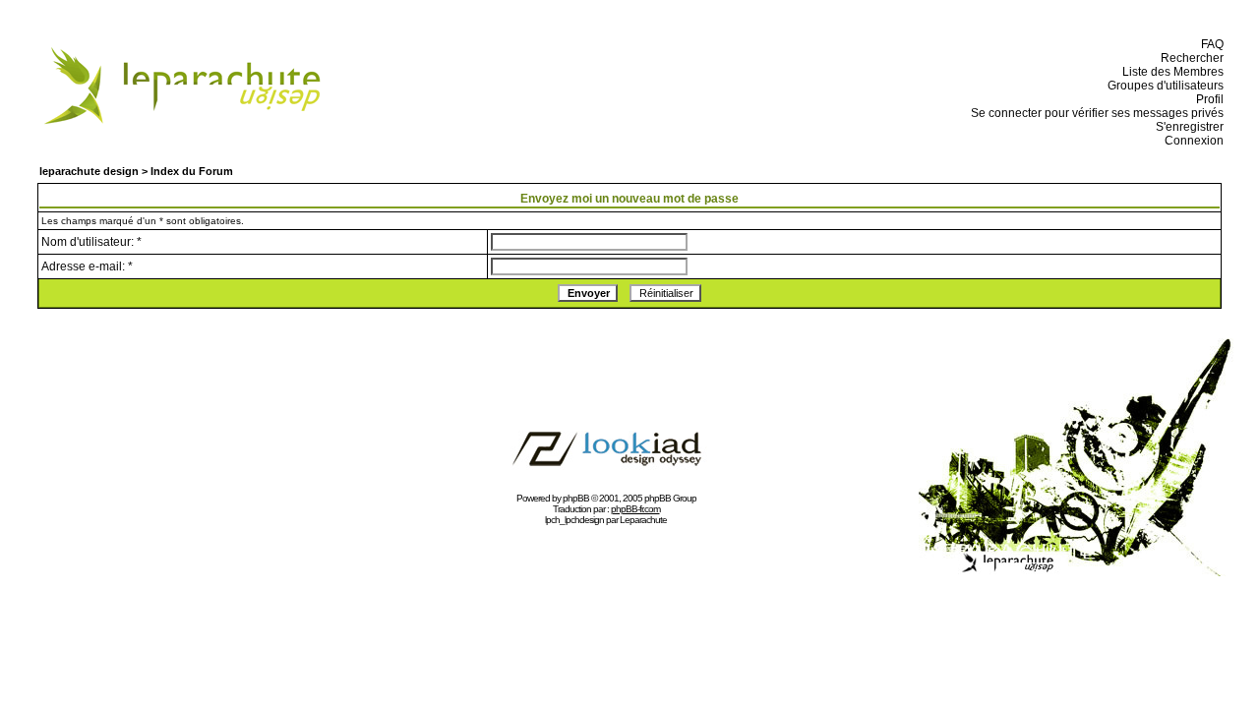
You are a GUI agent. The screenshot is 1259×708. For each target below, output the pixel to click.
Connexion (1191, 141)
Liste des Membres (1170, 72)
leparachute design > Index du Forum (136, 171)
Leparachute (643, 519)
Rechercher (1189, 58)
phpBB (576, 498)
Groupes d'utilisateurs (1163, 85)
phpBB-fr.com (635, 508)
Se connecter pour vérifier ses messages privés (1094, 113)
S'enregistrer (1187, 127)
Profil (1207, 99)
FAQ (1209, 44)
